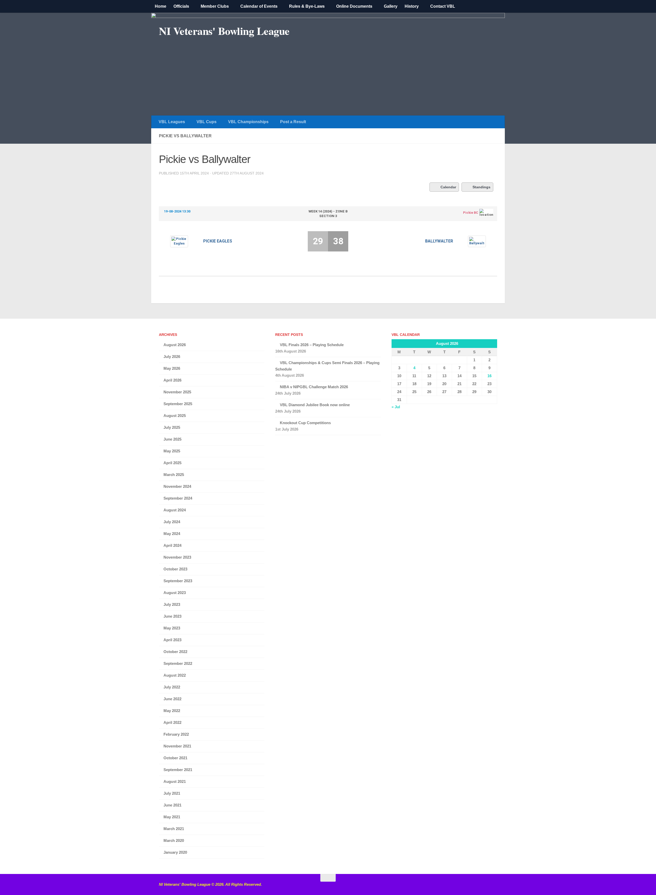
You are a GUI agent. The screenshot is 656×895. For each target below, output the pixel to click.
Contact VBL (442, 6)
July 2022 (171, 687)
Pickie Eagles (217, 241)
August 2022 (174, 675)
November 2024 (177, 486)
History (412, 6)
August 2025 (174, 415)
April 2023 (172, 640)
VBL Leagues (172, 122)
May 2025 (171, 451)
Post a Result (293, 122)
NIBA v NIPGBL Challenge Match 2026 (314, 387)
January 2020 (175, 852)
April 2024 (172, 545)
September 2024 (177, 498)
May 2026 (171, 368)
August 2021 (174, 781)
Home (160, 6)
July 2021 (171, 793)
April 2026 (172, 380)
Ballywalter (439, 241)
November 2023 (177, 557)
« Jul (396, 407)
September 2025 (177, 404)
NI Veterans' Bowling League (224, 30)
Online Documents (354, 6)
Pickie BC (470, 212)
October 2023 (175, 569)
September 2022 (177, 663)
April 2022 (172, 722)
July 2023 (171, 604)
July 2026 (171, 356)
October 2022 (175, 651)
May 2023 (171, 628)
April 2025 (172, 463)
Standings (481, 187)
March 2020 (173, 840)
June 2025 (172, 439)
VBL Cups (207, 122)
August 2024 (174, 510)
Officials (181, 6)
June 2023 (172, 616)
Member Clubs (215, 6)
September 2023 (177, 581)
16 (489, 376)
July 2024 (171, 522)
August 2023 (174, 592)
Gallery (390, 6)
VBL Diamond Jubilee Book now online (315, 405)
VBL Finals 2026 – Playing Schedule (312, 345)
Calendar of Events (259, 6)
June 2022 (172, 699)
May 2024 (171, 533)
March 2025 (173, 474)
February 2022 (176, 734)
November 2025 (177, 392)
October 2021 (175, 758)
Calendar (448, 187)
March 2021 (173, 828)
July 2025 (171, 427)
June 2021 (172, 805)
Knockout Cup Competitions (305, 423)
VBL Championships (248, 122)
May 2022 (171, 710)
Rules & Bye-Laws (307, 6)
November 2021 (177, 746)
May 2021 (171, 817)
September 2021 (177, 769)
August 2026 (174, 345)
